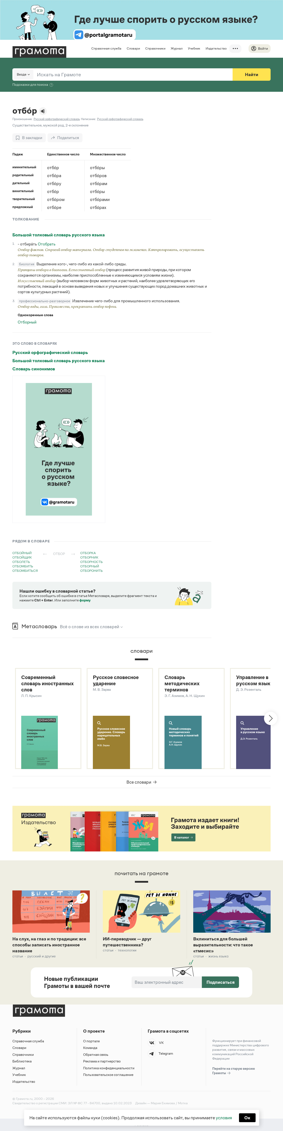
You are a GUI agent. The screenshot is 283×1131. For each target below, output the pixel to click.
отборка (88, 553)
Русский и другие (41, 956)
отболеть (21, 562)
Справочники (155, 48)
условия (224, 1117)
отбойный (22, 553)
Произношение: (22, 119)
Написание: (88, 119)
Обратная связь (95, 1054)
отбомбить (22, 566)
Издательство (216, 48)
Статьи (17, 956)
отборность (91, 562)
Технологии (127, 950)
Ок (247, 1117)
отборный (89, 566)
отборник (89, 557)
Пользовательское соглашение (108, 1075)
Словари (133, 48)
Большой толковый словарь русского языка (58, 234)
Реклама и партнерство (102, 1061)
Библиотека (22, 1061)
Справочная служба (106, 48)
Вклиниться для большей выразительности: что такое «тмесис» (223, 944)
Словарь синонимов (33, 368)
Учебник (194, 48)
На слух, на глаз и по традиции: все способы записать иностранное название (49, 944)
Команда (90, 1048)
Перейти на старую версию (233, 1071)
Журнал (177, 48)
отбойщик (22, 557)
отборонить (91, 570)
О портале (91, 1041)
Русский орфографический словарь (50, 352)
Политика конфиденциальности (108, 1068)
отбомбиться (25, 570)
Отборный (27, 322)
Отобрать (46, 244)
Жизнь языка (218, 956)
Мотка (183, 1103)
